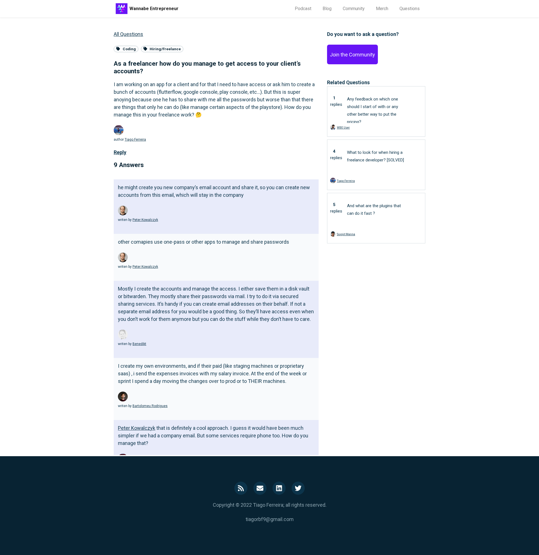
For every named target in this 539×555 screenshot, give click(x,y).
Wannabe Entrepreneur (154, 8)
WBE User (343, 127)
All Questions (128, 34)
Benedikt (139, 344)
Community (354, 8)
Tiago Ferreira (135, 139)
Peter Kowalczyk (145, 220)
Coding (129, 49)
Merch (382, 8)
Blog (327, 8)
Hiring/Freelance (165, 49)
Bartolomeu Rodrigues (150, 406)
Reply (120, 152)
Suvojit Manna (346, 234)
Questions (409, 8)
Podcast (303, 8)
